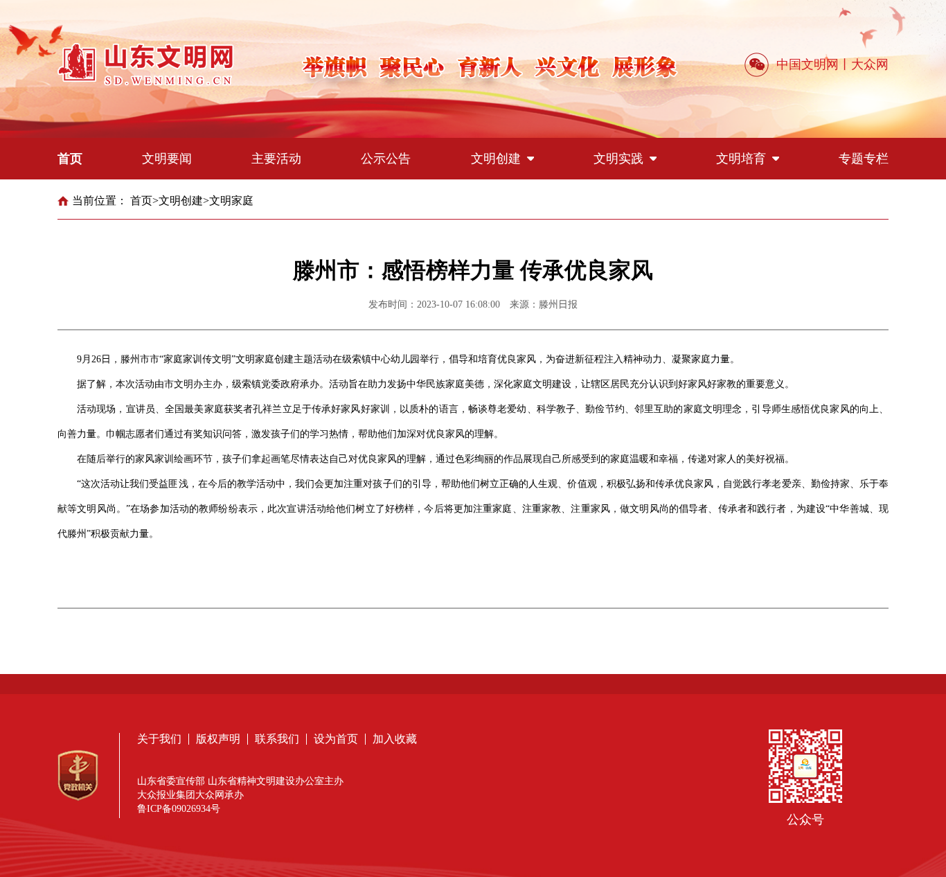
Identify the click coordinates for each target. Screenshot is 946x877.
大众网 (870, 64)
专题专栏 (864, 158)
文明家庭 (231, 200)
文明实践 (618, 158)
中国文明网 (807, 64)
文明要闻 (167, 158)
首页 (69, 158)
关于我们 (159, 739)
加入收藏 (395, 739)
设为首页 (336, 739)
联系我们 (277, 739)
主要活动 (276, 158)
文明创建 (496, 158)
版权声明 (218, 739)
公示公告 (386, 158)
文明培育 (741, 158)
